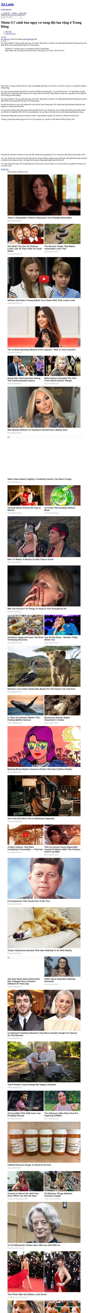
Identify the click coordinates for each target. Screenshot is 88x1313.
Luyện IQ (6, 13)
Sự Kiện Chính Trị (10, 34)
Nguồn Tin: (5, 169)
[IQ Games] (2, 13)
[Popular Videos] (11, 13)
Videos (14, 13)
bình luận (30, 39)
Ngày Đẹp (23, 13)
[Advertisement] (44, 68)
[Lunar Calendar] (18, 13)
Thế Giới (8, 32)
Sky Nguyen (5, 39)
